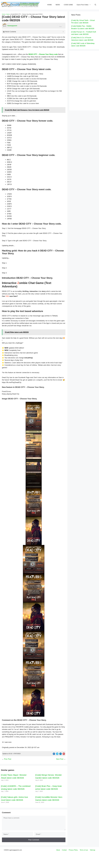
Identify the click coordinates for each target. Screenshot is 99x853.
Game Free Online (82, 5)
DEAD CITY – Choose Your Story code (43, 54)
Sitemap (92, 850)
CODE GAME (68, 5)
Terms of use (84, 850)
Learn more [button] (8, 742)
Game (8, 14)
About (58, 850)
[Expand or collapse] (63, 32)
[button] (34, 416)
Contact (64, 850)
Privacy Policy (73, 850)
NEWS (58, 5)
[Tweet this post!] (57, 754)
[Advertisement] (85, 65)
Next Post (59, 759)
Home (3, 14)
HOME (49, 5)
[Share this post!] (54, 754)
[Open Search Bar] (95, 4)
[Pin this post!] (64, 754)
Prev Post (7, 759)
